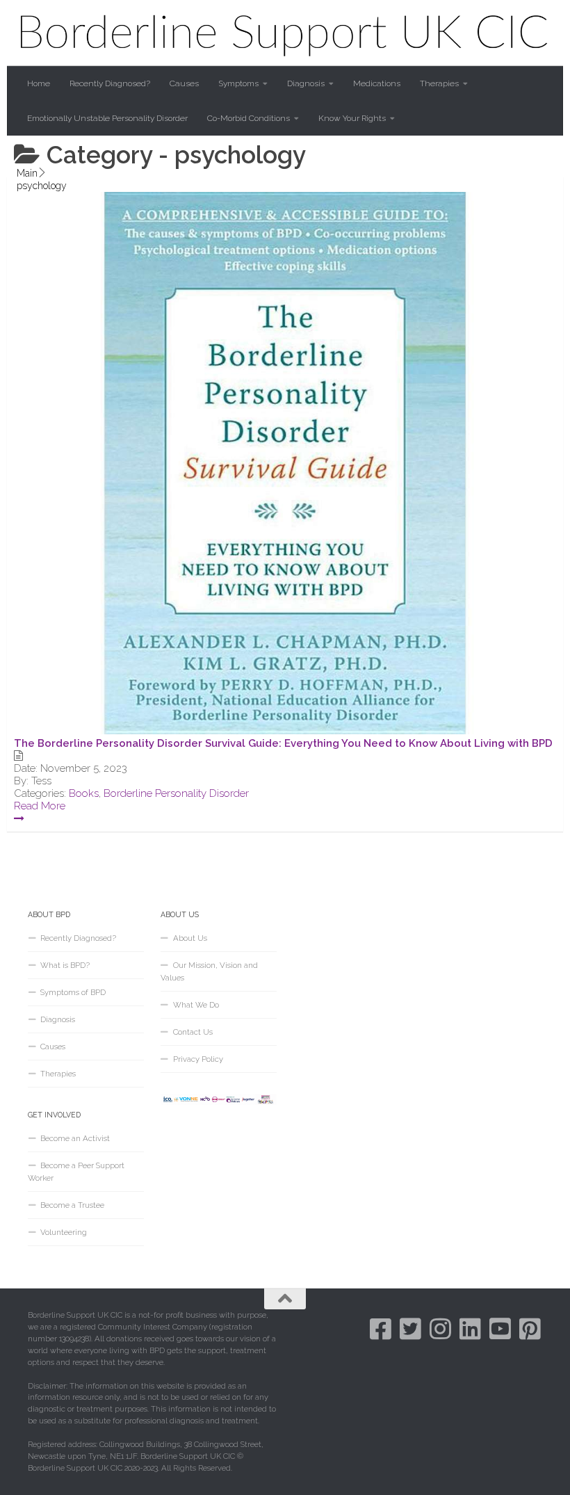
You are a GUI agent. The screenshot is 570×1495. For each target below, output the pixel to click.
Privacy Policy (198, 1059)
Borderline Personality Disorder (176, 793)
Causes (184, 83)
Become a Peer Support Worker (76, 1172)
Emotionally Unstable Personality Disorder (107, 118)
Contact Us (193, 1032)
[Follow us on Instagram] (440, 1328)
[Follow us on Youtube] (500, 1328)
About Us (190, 938)
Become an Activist (75, 1138)
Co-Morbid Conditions (248, 118)
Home (38, 83)
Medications (376, 83)
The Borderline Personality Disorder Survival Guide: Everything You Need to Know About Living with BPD (283, 743)
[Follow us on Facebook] (380, 1328)
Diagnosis (306, 83)
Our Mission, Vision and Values (209, 971)
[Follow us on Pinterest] (530, 1328)
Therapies (439, 83)
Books (84, 793)
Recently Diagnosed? (110, 83)
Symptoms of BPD (73, 992)
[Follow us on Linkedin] (470, 1328)
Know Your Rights (352, 118)
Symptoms (238, 83)
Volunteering (63, 1232)
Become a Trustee (72, 1205)
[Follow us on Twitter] (410, 1328)
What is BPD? (65, 965)
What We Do (196, 1005)
